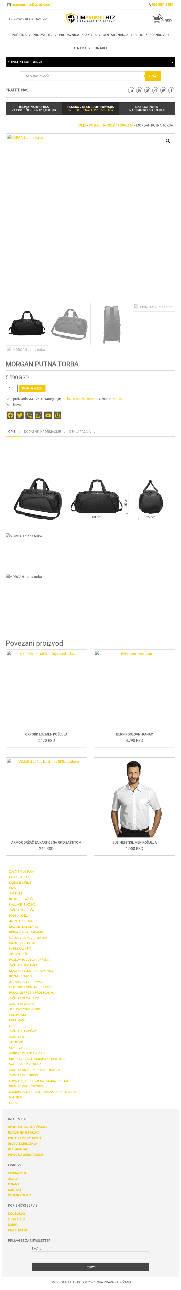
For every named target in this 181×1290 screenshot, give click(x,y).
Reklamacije (18, 1149)
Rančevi (117, 399)
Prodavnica (69, 35)
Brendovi (157, 35)
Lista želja (16, 1219)
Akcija (91, 35)
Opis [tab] (12, 431)
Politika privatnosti (24, 1138)
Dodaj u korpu (32, 388)
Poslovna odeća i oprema (111, 125)
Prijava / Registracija (28, 19)
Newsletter (17, 1230)
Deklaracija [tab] (80, 431)
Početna (19, 35)
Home (81, 125)
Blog (139, 35)
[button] (168, 141)
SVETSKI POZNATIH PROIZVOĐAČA (90, 110)
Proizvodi (41, 35)
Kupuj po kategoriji (25, 62)
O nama (80, 48)
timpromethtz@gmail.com (30, 4)
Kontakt (100, 48)
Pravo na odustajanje (25, 1154)
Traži (153, 76)
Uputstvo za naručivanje (28, 1127)
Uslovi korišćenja (22, 1143)
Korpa (12, 1224)
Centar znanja (115, 35)
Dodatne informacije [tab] (42, 431)
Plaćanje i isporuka (23, 1132)
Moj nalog (16, 1213)
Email (36, 1248)
